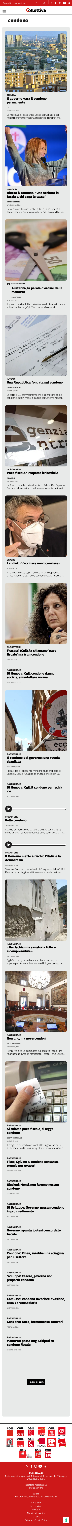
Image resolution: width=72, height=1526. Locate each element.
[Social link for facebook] (55, 3)
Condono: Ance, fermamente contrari (35, 1322)
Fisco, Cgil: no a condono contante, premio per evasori (32, 1163)
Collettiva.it (36, 1473)
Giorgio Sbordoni (13, 202)
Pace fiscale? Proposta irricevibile (32, 473)
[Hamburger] (4, 11)
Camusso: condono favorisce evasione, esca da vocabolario (36, 1301)
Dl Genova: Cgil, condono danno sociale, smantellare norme (30, 675)
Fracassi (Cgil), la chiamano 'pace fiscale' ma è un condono (31, 652)
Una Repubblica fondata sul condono (35, 382)
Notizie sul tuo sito (36, 1513)
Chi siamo (36, 1502)
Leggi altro (36, 1382)
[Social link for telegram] (69, 3)
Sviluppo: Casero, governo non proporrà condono (29, 1278)
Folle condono (15, 820)
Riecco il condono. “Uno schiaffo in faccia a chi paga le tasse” (33, 194)
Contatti (7, 3)
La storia (36, 1516)
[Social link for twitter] (51, 3)
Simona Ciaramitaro (14, 388)
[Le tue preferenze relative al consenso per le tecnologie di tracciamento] (66, 1520)
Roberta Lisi (16, 297)
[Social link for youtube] (64, 3)
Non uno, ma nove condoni (26, 1038)
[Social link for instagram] (60, 3)
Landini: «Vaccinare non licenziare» (33, 563)
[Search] (44, 3)
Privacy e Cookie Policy (36, 1520)
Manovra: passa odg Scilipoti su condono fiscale (30, 1342)
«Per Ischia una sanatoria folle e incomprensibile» (31, 949)
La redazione (19, 3)
